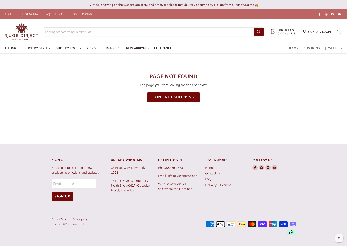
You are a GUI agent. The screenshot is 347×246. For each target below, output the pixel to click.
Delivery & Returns (218, 185)
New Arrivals (137, 48)
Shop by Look (68, 48)
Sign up (62, 196)
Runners (113, 48)
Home (209, 167)
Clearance (163, 48)
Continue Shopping (173, 97)
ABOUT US (11, 14)
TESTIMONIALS (31, 14)
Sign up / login (319, 31)
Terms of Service (60, 219)
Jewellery (333, 48)
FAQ (47, 14)
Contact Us (212, 173)
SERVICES (59, 14)
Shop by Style (37, 48)
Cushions (312, 48)
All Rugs (12, 48)
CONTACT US (90, 14)
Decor (293, 48)
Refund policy (80, 219)
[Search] (259, 32)
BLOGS (74, 14)
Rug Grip (93, 48)
